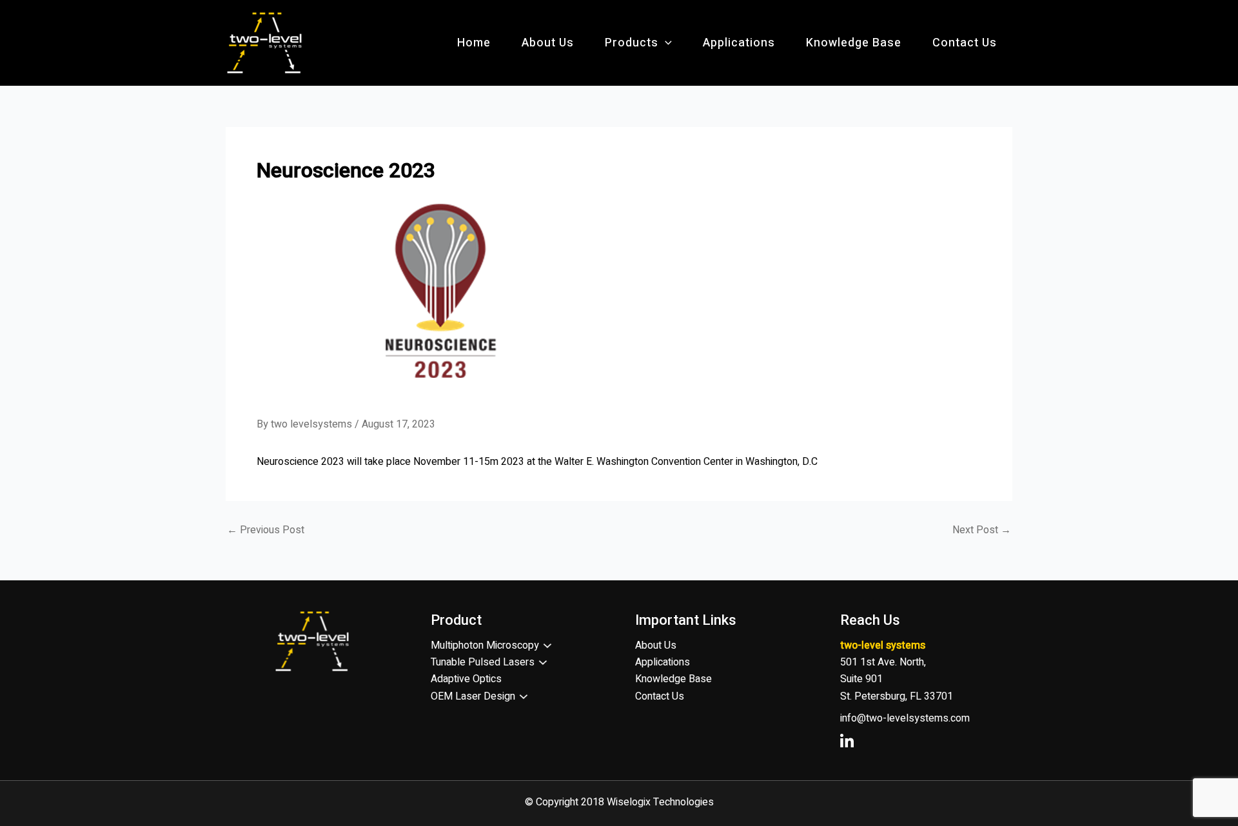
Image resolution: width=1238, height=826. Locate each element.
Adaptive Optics (466, 679)
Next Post (981, 530)
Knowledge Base (853, 43)
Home (474, 43)
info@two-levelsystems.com (905, 718)
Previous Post (265, 530)
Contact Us (964, 43)
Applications (739, 43)
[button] (665, 43)
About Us (548, 43)
